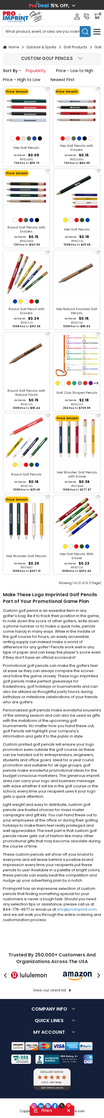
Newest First (63, 80)
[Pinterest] (69, 1106)
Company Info (49, 1009)
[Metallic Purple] (91, 383)
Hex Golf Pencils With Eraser (77, 556)
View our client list (49, 990)
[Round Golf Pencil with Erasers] (26, 273)
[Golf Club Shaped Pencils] (76, 355)
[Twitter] (62, 1106)
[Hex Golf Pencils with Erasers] (76, 110)
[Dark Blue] (34, 138)
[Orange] (69, 383)
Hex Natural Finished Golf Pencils (76, 311)
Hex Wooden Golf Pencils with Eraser (77, 474)
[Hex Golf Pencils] (26, 110)
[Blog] (48, 1106)
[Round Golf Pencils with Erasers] (26, 192)
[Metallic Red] (85, 383)
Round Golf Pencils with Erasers (26, 229)
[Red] (18, 138)
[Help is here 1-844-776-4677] (87, 16)
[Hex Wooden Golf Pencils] (26, 518)
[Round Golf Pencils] (26, 437)
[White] (12, 138)
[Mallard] (29, 138)
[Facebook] (55, 1106)
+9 (96, 383)
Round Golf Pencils (26, 474)
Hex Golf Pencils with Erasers (76, 148)
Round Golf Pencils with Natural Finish (26, 393)
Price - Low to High (74, 71)
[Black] (40, 138)
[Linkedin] (41, 1106)
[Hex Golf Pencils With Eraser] (76, 518)
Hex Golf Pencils (26, 148)
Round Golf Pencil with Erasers (26, 311)
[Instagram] (34, 1106)
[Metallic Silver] (80, 383)
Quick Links (49, 1020)
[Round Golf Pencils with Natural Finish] (26, 355)
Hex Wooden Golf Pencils (26, 556)
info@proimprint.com (77, 909)
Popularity (36, 71)
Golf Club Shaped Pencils (76, 393)
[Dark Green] (82, 220)
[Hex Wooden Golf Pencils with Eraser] (77, 437)
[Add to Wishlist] (47, 90)
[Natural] (23, 138)
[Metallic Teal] (74, 383)
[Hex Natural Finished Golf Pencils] (76, 273)
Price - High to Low (21, 80)
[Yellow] (66, 220)
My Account (49, 1032)
